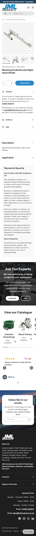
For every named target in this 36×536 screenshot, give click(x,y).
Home (3, 19)
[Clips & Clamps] (25, 324)
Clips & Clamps (25, 334)
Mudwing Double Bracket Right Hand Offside (15, 19)
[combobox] (18, 13)
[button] (4, 367)
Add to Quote (24, 83)
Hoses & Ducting (6, 531)
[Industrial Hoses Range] (9, 324)
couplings (9, 412)
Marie (10, 377)
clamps (21, 412)
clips (15, 412)
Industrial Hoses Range (9, 335)
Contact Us (12, 298)
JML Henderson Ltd (8, 67)
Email (25, 298)
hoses (25, 409)
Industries (16, 531)
